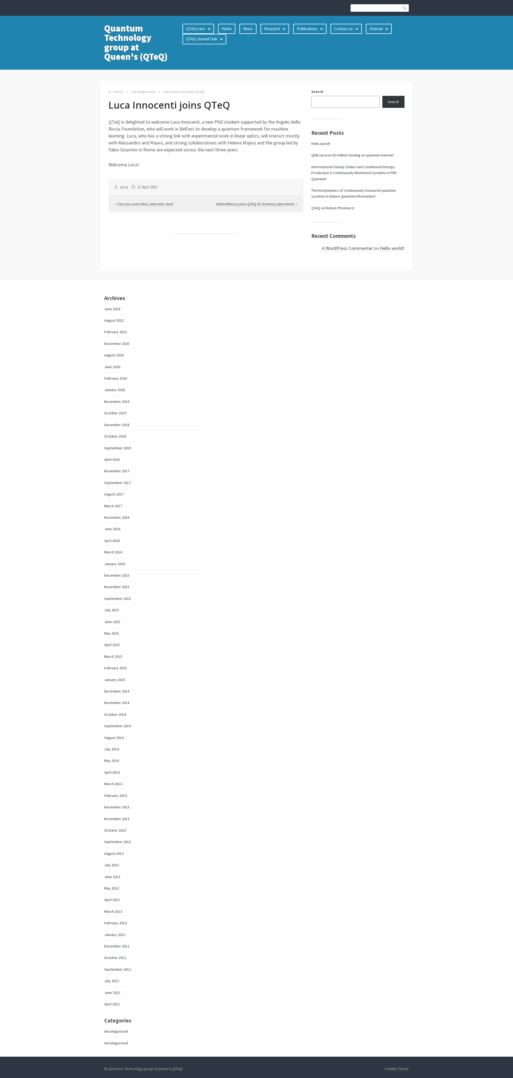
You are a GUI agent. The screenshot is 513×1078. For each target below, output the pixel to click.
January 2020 (114, 389)
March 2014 (113, 783)
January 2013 (114, 934)
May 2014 (111, 760)
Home (227, 28)
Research (272, 28)
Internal (376, 28)
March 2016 (113, 552)
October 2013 (115, 830)
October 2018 (115, 436)
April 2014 (112, 772)
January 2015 (114, 679)
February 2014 (115, 795)
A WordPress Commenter (347, 248)
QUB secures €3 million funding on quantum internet (352, 155)
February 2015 (115, 668)
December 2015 (116, 575)
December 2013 (116, 807)
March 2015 (113, 656)
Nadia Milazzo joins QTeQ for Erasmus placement (255, 204)
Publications (307, 28)
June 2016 (112, 528)
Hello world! (320, 143)
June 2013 (112, 876)
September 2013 (117, 841)
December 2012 (116, 946)
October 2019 (115, 413)
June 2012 (112, 992)
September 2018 (117, 448)
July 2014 (111, 749)
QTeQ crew (195, 28)
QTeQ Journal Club (201, 38)
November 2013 (116, 818)
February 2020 (115, 378)
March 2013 (113, 911)
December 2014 (116, 691)
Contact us (343, 28)
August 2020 (114, 355)
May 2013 (111, 888)
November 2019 (116, 401)
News (248, 28)
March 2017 (113, 505)
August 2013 (114, 853)
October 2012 (115, 957)
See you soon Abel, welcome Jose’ (146, 204)
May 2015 (111, 633)
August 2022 (114, 320)
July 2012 (111, 980)
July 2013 (111, 865)
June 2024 (112, 308)
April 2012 (112, 1004)
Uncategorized (143, 91)
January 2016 (114, 563)
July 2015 (111, 610)
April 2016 (112, 540)
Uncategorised (116, 1031)
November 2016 (116, 517)
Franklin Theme (397, 1068)
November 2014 (116, 702)
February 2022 (115, 331)
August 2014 (114, 737)
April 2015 (112, 644)
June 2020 (112, 366)
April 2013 (112, 899)
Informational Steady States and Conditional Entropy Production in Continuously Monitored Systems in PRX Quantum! (354, 172)
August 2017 (114, 494)
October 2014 (115, 714)
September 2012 (117, 969)
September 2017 (117, 482)
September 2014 (117, 725)
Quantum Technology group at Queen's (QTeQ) (136, 42)
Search (317, 91)
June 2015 (112, 621)
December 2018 (116, 424)
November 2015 (116, 586)
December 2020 (116, 343)
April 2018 (112, 459)
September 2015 (117, 598)
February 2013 (115, 922)
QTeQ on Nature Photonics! (332, 208)
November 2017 (116, 471)
